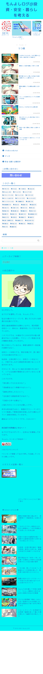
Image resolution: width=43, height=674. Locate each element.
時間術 (23, 217)
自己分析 (30, 220)
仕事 (30, 201)
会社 (17, 204)
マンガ (7, 156)
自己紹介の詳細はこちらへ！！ (14, 428)
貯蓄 (6, 223)
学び (24, 208)
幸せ (33, 211)
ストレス (20, 195)
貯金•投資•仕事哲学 (13, 162)
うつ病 (23, 189)
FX (15, 189)
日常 (15, 217)
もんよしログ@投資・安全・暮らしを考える (21, 10)
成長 (14, 214)
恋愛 (6, 214)
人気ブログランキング (10, 450)
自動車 (20, 220)
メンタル (31, 198)
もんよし (7, 192)
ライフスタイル (9, 201)
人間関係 (20, 201)
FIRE (6, 189)
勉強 (33, 204)
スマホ (30, 195)
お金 (31, 189)
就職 (24, 211)
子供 (6, 208)
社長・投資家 (8, 220)
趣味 (31, 223)
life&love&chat (11, 150)
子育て (15, 208)
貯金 (14, 223)
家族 (6, 211)
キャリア (27, 192)
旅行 (6, 217)
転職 (13, 227)
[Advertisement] (29, 481)
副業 (25, 204)
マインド (21, 198)
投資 (23, 214)
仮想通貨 (7, 204)
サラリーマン (8, 195)
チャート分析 (8, 198)
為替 (32, 217)
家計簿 (15, 211)
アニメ (18, 192)
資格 (23, 223)
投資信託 (33, 214)
